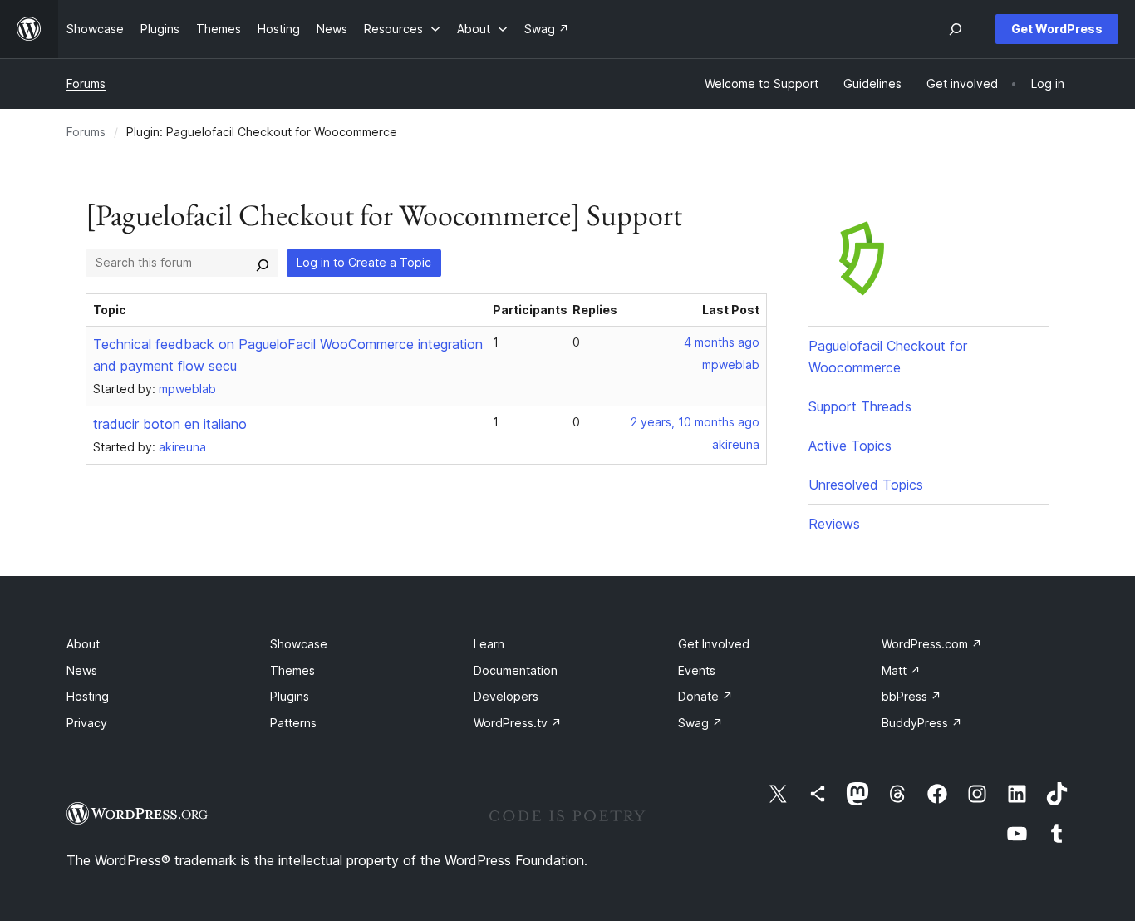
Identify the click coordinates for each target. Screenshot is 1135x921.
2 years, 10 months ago (695, 422)
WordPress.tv (518, 723)
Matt (901, 670)
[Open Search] (955, 29)
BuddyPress (922, 723)
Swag (700, 723)
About (83, 644)
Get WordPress (1057, 29)
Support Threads (859, 406)
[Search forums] (262, 262)
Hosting (87, 696)
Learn (489, 644)
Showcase (298, 644)
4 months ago (721, 342)
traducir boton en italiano (170, 424)
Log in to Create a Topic (364, 262)
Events (696, 670)
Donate (705, 696)
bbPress (911, 696)
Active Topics (850, 445)
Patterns (293, 723)
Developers (506, 696)
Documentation (516, 670)
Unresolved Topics (865, 484)
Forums (86, 83)
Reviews (834, 523)
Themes (292, 670)
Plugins (289, 696)
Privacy (86, 723)
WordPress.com (932, 644)
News (81, 670)
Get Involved (713, 644)
